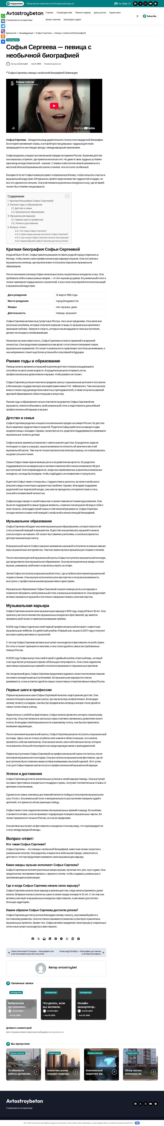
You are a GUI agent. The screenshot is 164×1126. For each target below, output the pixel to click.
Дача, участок (100, 12)
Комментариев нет (52, 64)
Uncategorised (12, 40)
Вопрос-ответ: (18, 227)
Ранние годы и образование (26, 204)
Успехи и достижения (26, 223)
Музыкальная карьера (22, 215)
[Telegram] (3, 26)
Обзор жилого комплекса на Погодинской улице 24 (136, 1075)
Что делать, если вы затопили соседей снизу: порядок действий (55, 1008)
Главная (49, 12)
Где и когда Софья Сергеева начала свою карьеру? (45, 237)
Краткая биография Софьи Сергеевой (31, 200)
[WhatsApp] (3, 15)
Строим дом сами (64, 12)
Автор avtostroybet (19, 64)
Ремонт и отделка (83, 12)
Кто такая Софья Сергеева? (33, 231)
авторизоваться (56, 1032)
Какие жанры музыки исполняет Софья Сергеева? (44, 234)
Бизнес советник (53, 19)
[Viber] (3, 31)
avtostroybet (67, 967)
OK (137, 1123)
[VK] (3, 21)
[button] (66, 196)
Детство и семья (23, 208)
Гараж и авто (115, 12)
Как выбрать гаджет (72, 19)
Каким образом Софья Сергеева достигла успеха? (44, 241)
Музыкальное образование (30, 211)
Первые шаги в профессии (29, 219)
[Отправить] (3, 41)
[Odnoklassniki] (3, 36)
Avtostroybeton (24, 13)
